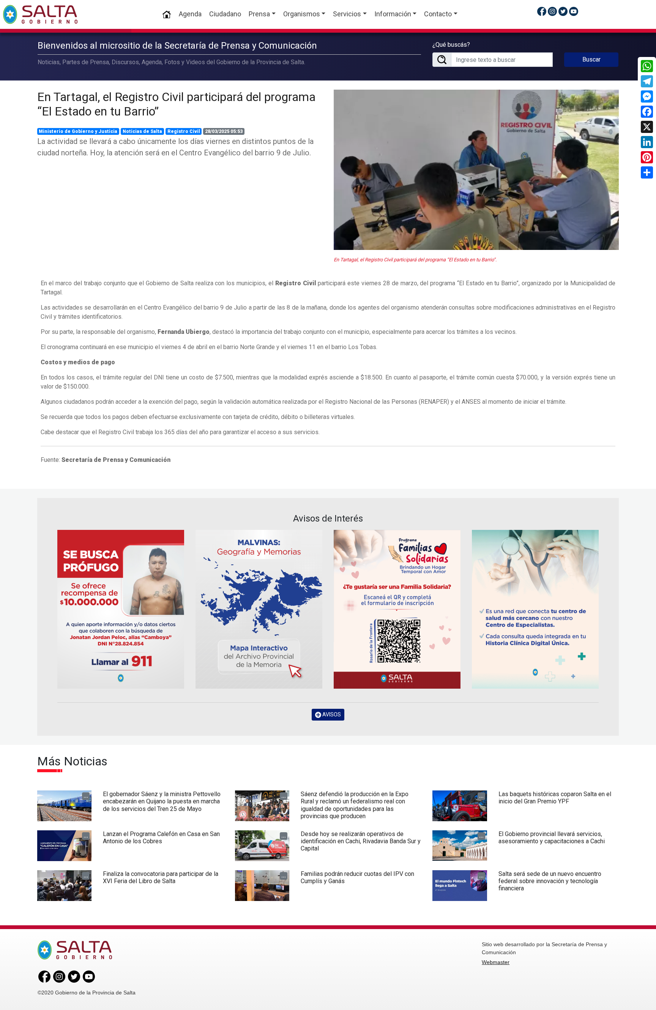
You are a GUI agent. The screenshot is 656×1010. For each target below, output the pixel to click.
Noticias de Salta (142, 131)
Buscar (591, 59)
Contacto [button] (438, 14)
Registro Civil (183, 131)
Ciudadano (225, 14)
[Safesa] (535, 609)
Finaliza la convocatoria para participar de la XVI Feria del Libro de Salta (160, 877)
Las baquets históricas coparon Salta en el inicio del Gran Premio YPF (554, 797)
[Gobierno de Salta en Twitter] (563, 11)
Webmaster (495, 962)
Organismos (301, 14)
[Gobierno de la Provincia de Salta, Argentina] (40, 14)
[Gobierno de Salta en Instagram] (552, 11)
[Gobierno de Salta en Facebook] (541, 11)
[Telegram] (646, 81)
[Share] (646, 172)
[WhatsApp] (646, 66)
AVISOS (331, 714)
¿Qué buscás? (451, 44)
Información (392, 14)
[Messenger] (646, 96)
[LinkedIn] (646, 142)
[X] (646, 126)
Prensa (259, 14)
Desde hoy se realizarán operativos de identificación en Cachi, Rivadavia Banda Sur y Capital (361, 841)
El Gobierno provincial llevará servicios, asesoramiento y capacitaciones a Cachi (551, 837)
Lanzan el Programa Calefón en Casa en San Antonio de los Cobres (161, 837)
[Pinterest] (646, 157)
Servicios (347, 14)
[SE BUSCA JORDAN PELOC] (120, 609)
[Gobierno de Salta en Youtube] (573, 11)
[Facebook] (646, 111)
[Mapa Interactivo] (259, 609)
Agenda (190, 14)
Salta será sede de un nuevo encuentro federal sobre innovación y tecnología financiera (549, 881)
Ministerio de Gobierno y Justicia (78, 131)
